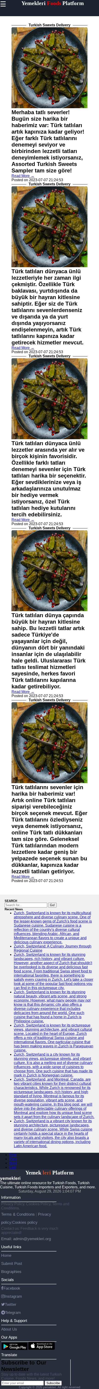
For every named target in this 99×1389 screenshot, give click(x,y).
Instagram (13, 1296)
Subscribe (53, 1383)
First (12, 1155)
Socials (7, 1279)
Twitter (10, 1304)
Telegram (13, 1312)
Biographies (11, 1271)
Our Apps (9, 1337)
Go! (52, 905)
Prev (13, 1159)
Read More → (23, 176)
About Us (9, 1329)
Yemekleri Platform (52, 3)
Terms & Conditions (18, 1214)
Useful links (11, 1247)
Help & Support (14, 1320)
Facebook (11, 1288)
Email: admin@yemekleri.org (26, 1238)
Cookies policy (25, 1222)
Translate (9, 1354)
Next (13, 1163)
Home (6, 1255)
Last (12, 1167)
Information (10, 1197)
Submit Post (11, 1263)
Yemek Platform (49, 1173)
